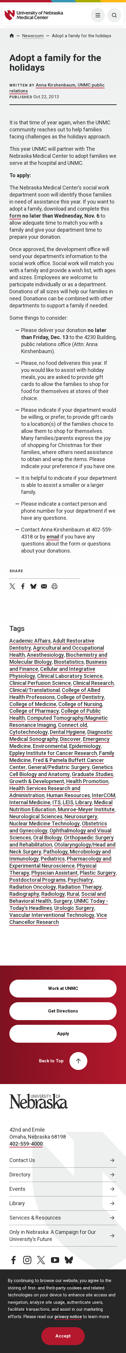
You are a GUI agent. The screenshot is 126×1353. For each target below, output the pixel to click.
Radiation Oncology (32, 887)
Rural (73, 894)
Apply (63, 1033)
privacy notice (68, 1316)
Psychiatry (80, 880)
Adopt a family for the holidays (81, 35)
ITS (56, 802)
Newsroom (33, 35)
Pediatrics (53, 859)
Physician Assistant (54, 873)
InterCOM (103, 795)
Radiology (53, 894)
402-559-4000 (26, 1144)
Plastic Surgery (98, 873)
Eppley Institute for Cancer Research (53, 753)
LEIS (68, 802)
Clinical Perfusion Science (40, 683)
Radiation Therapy (80, 887)
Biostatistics (69, 662)
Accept (63, 1336)
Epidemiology (85, 746)
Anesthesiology (45, 655)
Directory (19, 1174)
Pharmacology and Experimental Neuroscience (60, 862)
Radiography (24, 894)
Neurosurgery (80, 816)
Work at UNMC (63, 988)
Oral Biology (47, 837)
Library (83, 802)
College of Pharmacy (34, 711)
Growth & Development (36, 781)
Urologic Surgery (74, 908)
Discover (70, 739)
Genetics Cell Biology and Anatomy (61, 770)
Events (17, 1189)
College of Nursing (80, 704)
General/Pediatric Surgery (59, 767)
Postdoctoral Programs (37, 880)
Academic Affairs (30, 641)
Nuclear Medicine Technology (44, 823)
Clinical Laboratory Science (70, 676)
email (53, 537)
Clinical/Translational (34, 690)
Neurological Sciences (35, 816)
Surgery (62, 901)
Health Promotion (87, 781)
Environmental (50, 746)
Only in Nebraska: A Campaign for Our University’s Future (52, 1235)
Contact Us (22, 1160)
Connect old (72, 725)
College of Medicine (32, 704)
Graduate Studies (92, 774)
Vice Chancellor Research (58, 918)
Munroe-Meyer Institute (86, 809)
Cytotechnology (28, 732)
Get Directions (63, 1011)
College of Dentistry (80, 697)
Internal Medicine (29, 802)
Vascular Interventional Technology (51, 915)
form (15, 216)
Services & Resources (35, 1218)
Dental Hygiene (67, 732)
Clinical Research (93, 683)
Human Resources (68, 795)
